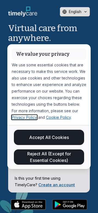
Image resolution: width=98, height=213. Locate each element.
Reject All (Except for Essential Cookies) (49, 157)
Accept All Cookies (49, 137)
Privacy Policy (24, 117)
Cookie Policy (58, 117)
